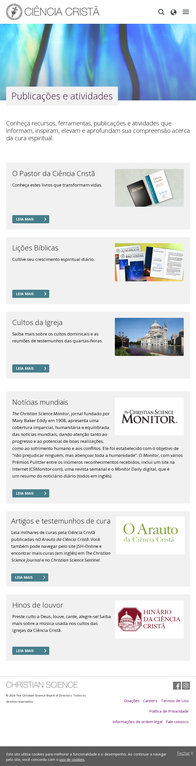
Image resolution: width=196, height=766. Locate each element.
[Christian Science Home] (63, 12)
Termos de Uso (175, 700)
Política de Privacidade (169, 711)
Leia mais (25, 219)
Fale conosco (177, 721)
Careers (150, 700)
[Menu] (186, 12)
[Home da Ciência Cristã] (42, 685)
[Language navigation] (173, 12)
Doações (132, 700)
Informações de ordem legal (137, 721)
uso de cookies (71, 759)
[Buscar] (161, 12)
